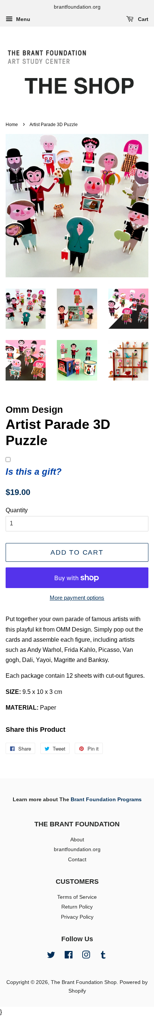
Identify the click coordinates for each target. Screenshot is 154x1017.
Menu (22, 19)
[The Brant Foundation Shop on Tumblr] (103, 956)
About (77, 839)
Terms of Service (77, 897)
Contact (77, 859)
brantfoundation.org (77, 849)
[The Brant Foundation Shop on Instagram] (86, 956)
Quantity (17, 510)
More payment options (77, 597)
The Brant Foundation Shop (84, 982)
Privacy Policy (77, 917)
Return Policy (77, 907)
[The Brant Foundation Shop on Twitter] (51, 956)
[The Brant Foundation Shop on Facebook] (68, 956)
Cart (142, 19)
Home (12, 124)
